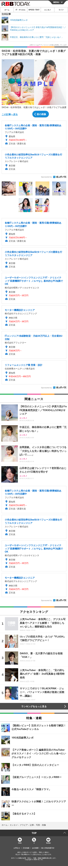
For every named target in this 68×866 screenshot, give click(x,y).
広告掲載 (26, 848)
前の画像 (41, 114)
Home (19, 843)
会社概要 (35, 848)
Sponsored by (46, 177)
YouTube (48, 843)
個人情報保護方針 (47, 848)
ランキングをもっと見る (34, 706)
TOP (34, 833)
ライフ (61, 10)
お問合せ (17, 848)
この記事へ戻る (10, 114)
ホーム (6, 10)
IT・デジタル (20, 10)
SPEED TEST (34, 10)
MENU (56, 2)
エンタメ (47, 10)
